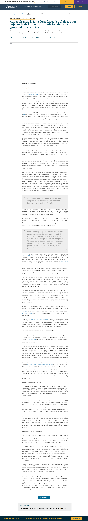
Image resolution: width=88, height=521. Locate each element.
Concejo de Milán (27, 313)
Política (50, 508)
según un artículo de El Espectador (39, 319)
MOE (24, 114)
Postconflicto (56, 508)
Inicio (11, 13)
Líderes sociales (44, 508)
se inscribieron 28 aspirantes (33, 94)
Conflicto (32, 508)
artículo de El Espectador (28, 256)
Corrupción (37, 508)
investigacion (22, 13)
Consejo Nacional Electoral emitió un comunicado (40, 364)
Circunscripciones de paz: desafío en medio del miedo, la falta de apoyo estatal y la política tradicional (34, 37)
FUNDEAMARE (32, 339)
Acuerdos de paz (25, 508)
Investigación (64, 508)
